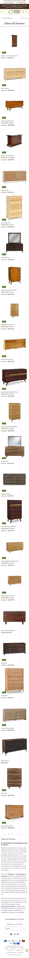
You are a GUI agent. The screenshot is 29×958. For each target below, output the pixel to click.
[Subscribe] (23, 928)
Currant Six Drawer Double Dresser (10, 561)
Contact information (11, 952)
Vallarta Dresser (5, 760)
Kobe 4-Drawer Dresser (7, 826)
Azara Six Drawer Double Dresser (9, 392)
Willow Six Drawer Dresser (8, 595)
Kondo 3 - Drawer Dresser (7, 155)
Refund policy (13, 947)
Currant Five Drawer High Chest (9, 426)
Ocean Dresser (4, 461)
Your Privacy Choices (16, 954)
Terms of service (11, 950)
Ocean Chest (4, 793)
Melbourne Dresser (6, 494)
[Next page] (23, 834)
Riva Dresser (4, 663)
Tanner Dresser (5, 190)
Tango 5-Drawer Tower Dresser (9, 290)
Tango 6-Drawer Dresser (7, 121)
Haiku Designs (13, 946)
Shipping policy (20, 950)
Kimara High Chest (6, 222)
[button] (1, 12)
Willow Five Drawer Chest (7, 324)
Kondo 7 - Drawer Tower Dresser (9, 55)
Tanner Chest (4, 695)
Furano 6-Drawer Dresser (7, 728)
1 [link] (5, 834)
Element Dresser (5, 257)
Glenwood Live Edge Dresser (8, 630)
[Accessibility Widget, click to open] (27, 950)
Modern (10, 874)
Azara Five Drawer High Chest (8, 526)
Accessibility (21, 952)
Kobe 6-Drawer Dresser (7, 359)
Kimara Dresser (5, 88)
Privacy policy (21, 947)
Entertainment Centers (8, 906)
